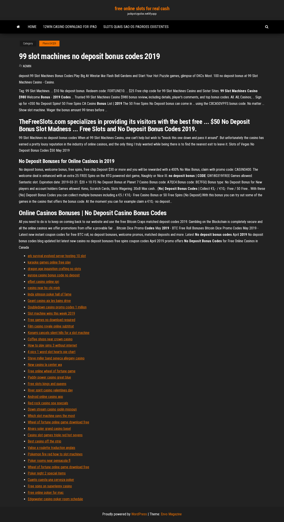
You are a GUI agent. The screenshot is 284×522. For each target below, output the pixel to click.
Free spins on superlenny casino (50, 486)
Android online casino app (45, 397)
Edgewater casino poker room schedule (55, 499)
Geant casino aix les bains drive (49, 301)
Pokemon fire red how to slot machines (55, 454)
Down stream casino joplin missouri (52, 409)
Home (32, 27)
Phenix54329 (49, 43)
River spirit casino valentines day (50, 390)
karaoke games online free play (49, 262)
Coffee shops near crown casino (50, 339)
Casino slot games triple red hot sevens (55, 435)
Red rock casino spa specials (48, 403)
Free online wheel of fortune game (51, 371)
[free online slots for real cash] (18, 27)
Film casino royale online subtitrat (51, 326)
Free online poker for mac (46, 492)
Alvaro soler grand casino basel (49, 429)
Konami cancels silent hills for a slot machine (58, 333)
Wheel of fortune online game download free (58, 422)
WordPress (139, 514)
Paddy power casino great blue (49, 377)
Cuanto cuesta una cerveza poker (51, 480)
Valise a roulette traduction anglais (51, 448)
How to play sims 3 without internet (52, 345)
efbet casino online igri (43, 282)
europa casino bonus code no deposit (54, 275)
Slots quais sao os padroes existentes (136, 27)
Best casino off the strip (44, 441)
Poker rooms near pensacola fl (49, 460)
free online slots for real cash (142, 8)
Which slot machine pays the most (51, 416)
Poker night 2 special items (47, 473)
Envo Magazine (171, 514)
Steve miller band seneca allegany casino (56, 358)
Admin (27, 66)
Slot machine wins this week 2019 (51, 313)
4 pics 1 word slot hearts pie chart (51, 352)
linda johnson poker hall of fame (49, 294)
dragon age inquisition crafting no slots (54, 269)
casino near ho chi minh (44, 288)
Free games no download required (51, 320)
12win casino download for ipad (70, 27)
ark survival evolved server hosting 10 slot (57, 256)
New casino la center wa (45, 365)
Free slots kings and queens (47, 384)
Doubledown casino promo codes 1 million (57, 307)
